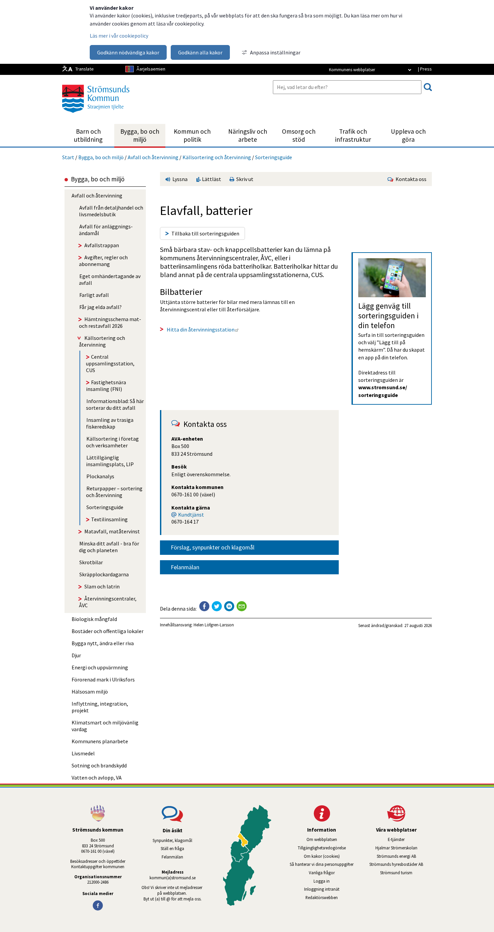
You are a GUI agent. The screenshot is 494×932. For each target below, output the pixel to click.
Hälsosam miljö (90, 691)
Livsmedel (83, 753)
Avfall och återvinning (153, 157)
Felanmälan (185, 567)
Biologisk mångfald (94, 619)
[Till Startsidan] (95, 115)
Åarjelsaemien (150, 69)
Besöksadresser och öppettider (97, 861)
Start (68, 157)
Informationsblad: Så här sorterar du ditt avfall (115, 404)
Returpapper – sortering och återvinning (114, 491)
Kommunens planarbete (100, 741)
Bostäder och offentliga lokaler (107, 631)
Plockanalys (100, 476)
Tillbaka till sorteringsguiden (205, 233)
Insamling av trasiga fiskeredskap (109, 423)
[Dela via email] (242, 606)
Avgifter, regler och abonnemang (103, 260)
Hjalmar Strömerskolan (403, 847)
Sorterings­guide (273, 157)
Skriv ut (243, 179)
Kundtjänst (191, 514)
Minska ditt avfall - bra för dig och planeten (109, 546)
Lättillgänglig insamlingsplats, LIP (110, 461)
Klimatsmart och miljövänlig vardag (105, 726)
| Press (425, 69)
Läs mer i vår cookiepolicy (119, 35)
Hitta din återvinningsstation (203, 329)
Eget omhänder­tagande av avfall (109, 279)
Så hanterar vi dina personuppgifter (322, 864)
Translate (84, 69)
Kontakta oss (410, 179)
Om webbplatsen (321, 839)
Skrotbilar (91, 562)
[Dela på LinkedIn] (229, 606)
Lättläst (211, 179)
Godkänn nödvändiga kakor (128, 52)
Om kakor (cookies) (322, 856)
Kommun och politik (192, 135)
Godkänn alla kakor (200, 52)
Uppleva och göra (408, 135)
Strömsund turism (406, 872)
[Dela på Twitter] (217, 606)
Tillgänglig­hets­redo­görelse (322, 847)
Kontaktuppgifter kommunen (97, 866)
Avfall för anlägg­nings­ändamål (106, 229)
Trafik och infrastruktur (353, 135)
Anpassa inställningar (275, 52)
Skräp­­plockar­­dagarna (104, 574)
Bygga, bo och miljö (139, 135)
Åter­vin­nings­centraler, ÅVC (107, 602)
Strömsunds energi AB (404, 856)
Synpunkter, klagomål (172, 840)
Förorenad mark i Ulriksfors (103, 679)
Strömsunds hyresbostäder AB (400, 864)
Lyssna (179, 179)
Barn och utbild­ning (88, 135)
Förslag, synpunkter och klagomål (212, 547)
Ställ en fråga (172, 848)
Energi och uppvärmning (100, 667)
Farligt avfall (94, 295)
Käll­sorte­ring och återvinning (216, 157)
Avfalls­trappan (101, 245)
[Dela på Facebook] (204, 606)
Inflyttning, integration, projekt (100, 707)
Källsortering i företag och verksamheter (112, 442)
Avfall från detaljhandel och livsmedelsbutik (111, 211)
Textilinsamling (109, 519)
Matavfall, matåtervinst (112, 531)
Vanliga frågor (322, 872)
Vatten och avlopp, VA (97, 777)
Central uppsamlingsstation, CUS (110, 363)
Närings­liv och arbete (247, 135)
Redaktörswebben (321, 897)
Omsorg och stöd (299, 135)
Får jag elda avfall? (100, 307)
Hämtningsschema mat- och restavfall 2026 (110, 322)
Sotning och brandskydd (99, 765)
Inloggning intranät (330, 889)
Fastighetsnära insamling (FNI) (106, 385)
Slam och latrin (102, 586)
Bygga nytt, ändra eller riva (103, 643)
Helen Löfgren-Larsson (214, 624)
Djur (76, 655)
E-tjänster (410, 839)
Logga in (322, 881)
